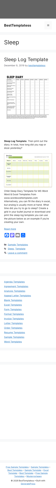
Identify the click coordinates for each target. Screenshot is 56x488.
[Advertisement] (28, 403)
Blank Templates (13, 300)
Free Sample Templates (17, 467)
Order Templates (13, 328)
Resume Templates (14, 332)
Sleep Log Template (26, 59)
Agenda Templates (14, 281)
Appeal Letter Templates (17, 295)
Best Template (26, 473)
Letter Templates (13, 323)
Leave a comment (17, 253)
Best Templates (14, 470)
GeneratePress (28, 483)
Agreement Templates (16, 286)
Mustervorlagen (34, 476)
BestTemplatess (17, 25)
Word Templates (13, 341)
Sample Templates (18, 244)
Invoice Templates (14, 318)
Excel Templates (13, 305)
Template (20, 248)
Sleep (11, 248)
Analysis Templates (14, 291)
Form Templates (13, 309)
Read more (10, 229)
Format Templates (14, 314)
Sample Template (33, 470)
